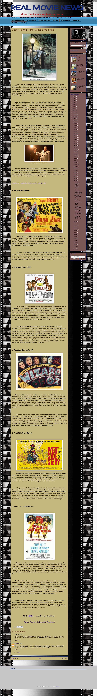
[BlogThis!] (18, 627)
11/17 (75, 135)
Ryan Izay (17, 643)
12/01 (75, 131)
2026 (74, 96)
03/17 (75, 236)
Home (39, 658)
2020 (74, 108)
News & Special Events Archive (18, 20)
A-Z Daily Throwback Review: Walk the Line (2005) (78, 211)
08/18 (75, 158)
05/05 (75, 223)
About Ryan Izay (76, 20)
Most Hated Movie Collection (44, 20)
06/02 (75, 176)
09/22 (75, 151)
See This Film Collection (31, 20)
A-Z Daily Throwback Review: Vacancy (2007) (78, 217)
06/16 (75, 172)
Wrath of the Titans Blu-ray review (80, 59)
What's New (14, 17)
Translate (82, 258)
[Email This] (17, 627)
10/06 (75, 147)
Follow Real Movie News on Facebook (39, 622)
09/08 (75, 154)
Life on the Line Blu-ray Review (80, 79)
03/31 (75, 232)
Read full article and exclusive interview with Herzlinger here (29, 183)
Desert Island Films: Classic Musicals (77, 196)
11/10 (75, 137)
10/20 (75, 143)
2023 (74, 102)
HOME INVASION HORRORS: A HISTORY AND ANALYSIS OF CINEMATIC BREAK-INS (35, 17)
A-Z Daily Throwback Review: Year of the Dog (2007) (78, 191)
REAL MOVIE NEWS (47, 8)
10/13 (75, 145)
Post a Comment (16, 652)
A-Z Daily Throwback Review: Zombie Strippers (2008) (77, 184)
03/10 (75, 238)
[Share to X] (20, 627)
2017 (74, 114)
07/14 (75, 166)
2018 (74, 112)
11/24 (75, 133)
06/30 (75, 168)
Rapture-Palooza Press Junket (77, 207)
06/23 (75, 170)
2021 (74, 106)
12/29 (75, 123)
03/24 (75, 234)
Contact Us (23, 22)
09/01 (75, 156)
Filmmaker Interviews (57, 17)
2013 (74, 122)
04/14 (75, 228)
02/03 (75, 244)
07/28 (75, 164)
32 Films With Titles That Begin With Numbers (81, 66)
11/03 (75, 139)
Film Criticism (55, 20)
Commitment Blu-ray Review (81, 72)
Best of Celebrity (68, 17)
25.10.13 (16, 640)
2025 (74, 98)
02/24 (75, 240)
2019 (74, 110)
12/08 (75, 129)
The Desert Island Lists (65, 20)
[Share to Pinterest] (22, 627)
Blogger (57, 686)
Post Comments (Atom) (42, 662)
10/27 (75, 141)
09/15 (75, 153)
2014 (74, 120)
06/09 (75, 174)
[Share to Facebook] (21, 627)
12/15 (75, 127)
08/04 (75, 162)
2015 (74, 118)
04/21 (75, 227)
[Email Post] (15, 626)
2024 (74, 100)
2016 (74, 116)
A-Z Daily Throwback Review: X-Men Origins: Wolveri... (78, 202)
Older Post (64, 658)
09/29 (75, 149)
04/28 (75, 225)
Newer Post (15, 658)
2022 (74, 104)
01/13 (75, 246)
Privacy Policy (15, 22)
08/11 (75, 160)
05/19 (75, 180)
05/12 (75, 221)
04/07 (75, 230)
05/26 (75, 178)
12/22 (75, 125)
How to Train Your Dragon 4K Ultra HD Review (81, 86)
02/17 (75, 242)
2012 (74, 248)
